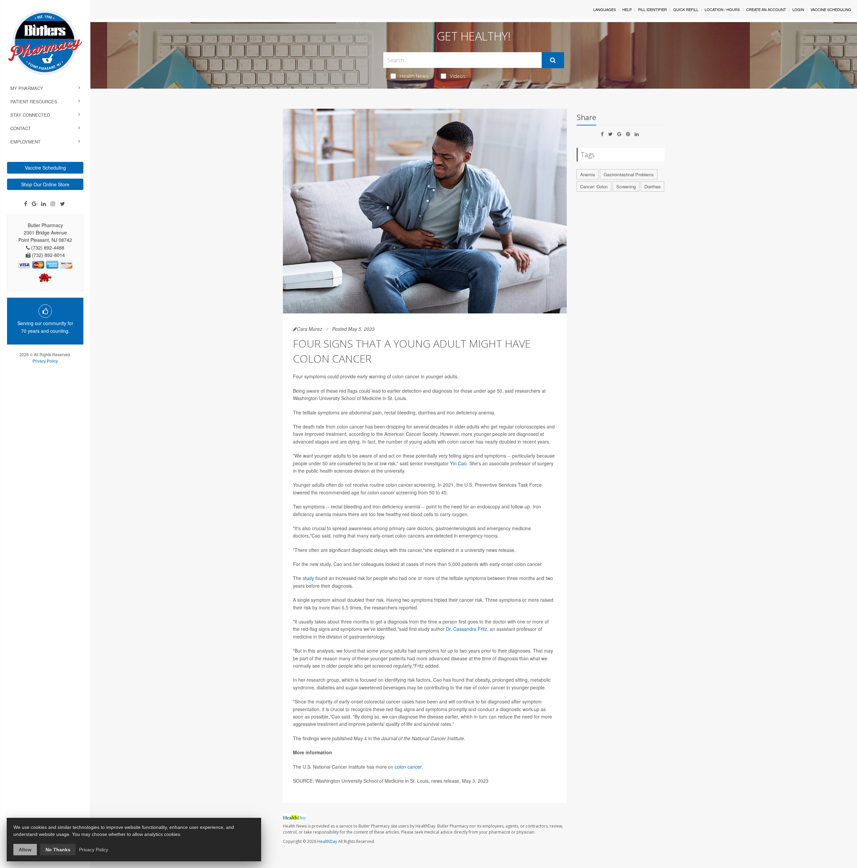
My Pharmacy (26, 88)
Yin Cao (458, 463)
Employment (25, 141)
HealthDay (327, 841)
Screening (626, 186)
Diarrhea (652, 186)
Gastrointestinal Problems (629, 174)
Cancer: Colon (594, 186)
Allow (25, 849)
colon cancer (408, 766)
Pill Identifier (652, 9)
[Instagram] (53, 203)
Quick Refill (685, 9)
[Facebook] (25, 203)
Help (627, 9)
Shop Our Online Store (45, 184)
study (308, 578)
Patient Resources (33, 101)
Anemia (587, 174)
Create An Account (766, 9)
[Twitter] (62, 203)
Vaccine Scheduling (45, 167)
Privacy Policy (45, 361)
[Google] (34, 203)
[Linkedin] (43, 203)
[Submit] (553, 60)
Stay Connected (30, 115)
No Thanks (58, 849)
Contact (20, 128)
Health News (414, 76)
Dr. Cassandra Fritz (466, 628)
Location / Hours (722, 9)
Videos (458, 76)
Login (798, 9)
